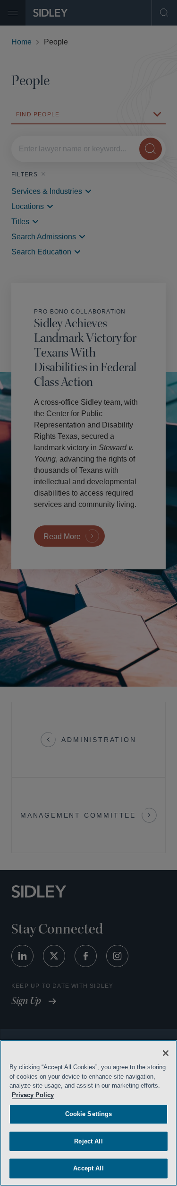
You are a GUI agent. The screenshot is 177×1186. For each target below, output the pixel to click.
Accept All (88, 1168)
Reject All (88, 1141)
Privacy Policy (83, 1095)
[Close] (165, 1053)
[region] (88, 1113)
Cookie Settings (88, 1114)
